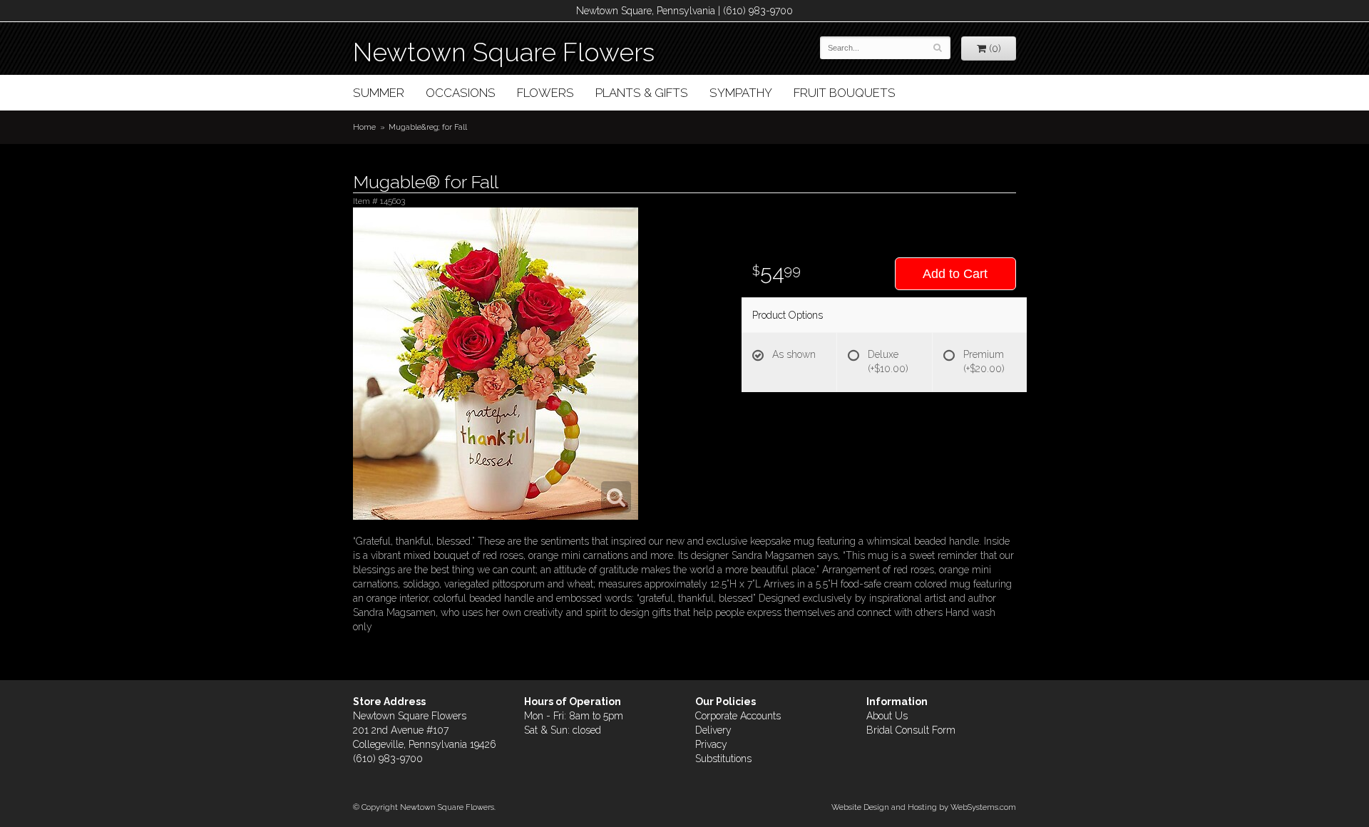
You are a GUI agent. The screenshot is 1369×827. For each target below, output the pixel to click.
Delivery (713, 730)
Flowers (545, 93)
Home (364, 127)
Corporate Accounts (738, 715)
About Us (887, 715)
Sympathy (740, 93)
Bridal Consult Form (910, 730)
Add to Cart (955, 274)
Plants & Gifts (641, 93)
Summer (378, 93)
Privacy (711, 744)
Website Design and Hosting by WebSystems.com (923, 807)
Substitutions (723, 758)
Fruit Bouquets (845, 93)
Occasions (461, 93)
